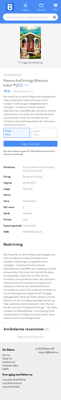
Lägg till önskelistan (32, 62)
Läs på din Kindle (11, 386)
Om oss (6, 354)
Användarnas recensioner (26, 329)
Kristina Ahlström (13, 74)
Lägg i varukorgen (30, 143)
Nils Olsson (28, 170)
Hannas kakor (30, 200)
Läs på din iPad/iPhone (14, 379)
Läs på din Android (11, 383)
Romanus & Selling (32, 176)
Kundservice (8, 361)
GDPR (5, 368)
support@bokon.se (48, 352)
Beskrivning (13, 244)
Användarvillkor (10, 365)
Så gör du (7, 358)
